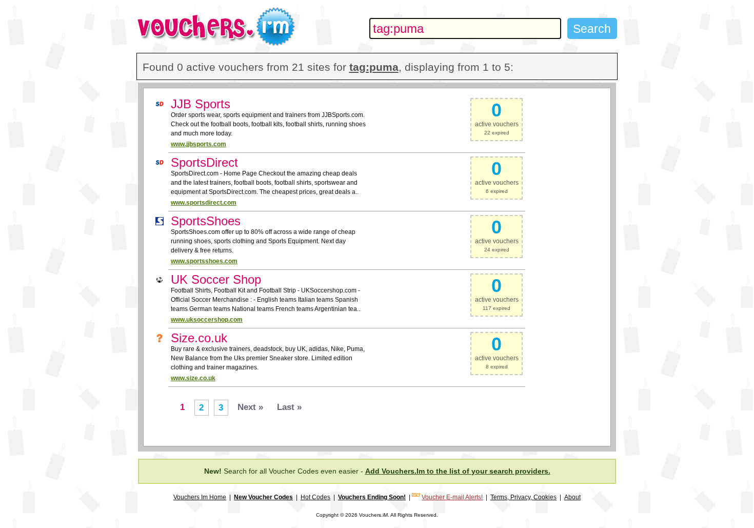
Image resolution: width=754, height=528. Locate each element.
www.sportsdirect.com (203, 202)
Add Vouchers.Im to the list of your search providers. (457, 471)
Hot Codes (315, 497)
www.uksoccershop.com (207, 319)
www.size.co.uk (193, 378)
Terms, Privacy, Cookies (523, 497)
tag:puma (374, 67)
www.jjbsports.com (198, 144)
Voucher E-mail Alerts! (452, 497)
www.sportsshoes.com (204, 261)
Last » (289, 407)
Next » (250, 407)
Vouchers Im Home (199, 497)
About (572, 497)
